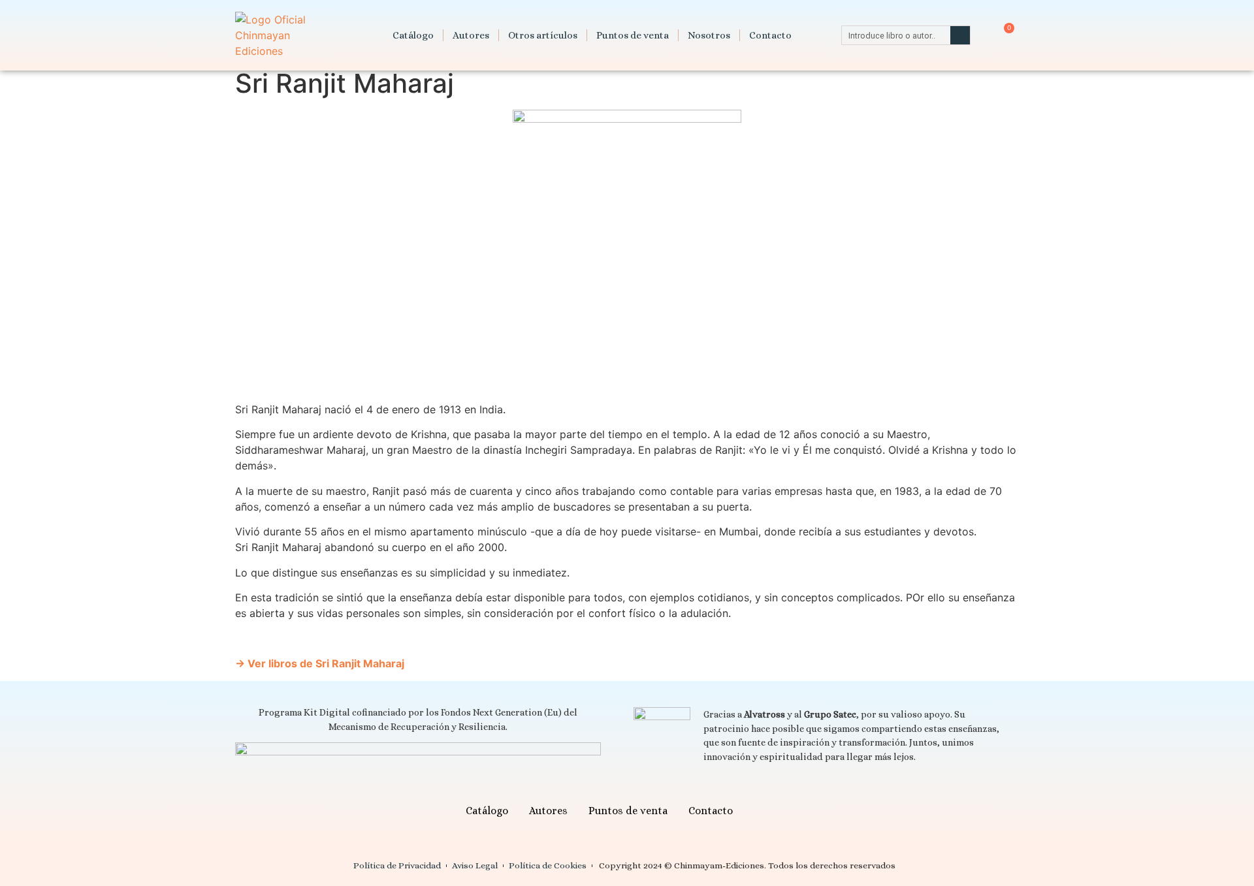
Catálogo (413, 35)
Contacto (770, 35)
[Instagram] (782, 810)
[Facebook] (758, 810)
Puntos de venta (632, 35)
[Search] (960, 35)
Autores (471, 35)
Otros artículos (542, 35)
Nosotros (709, 35)
